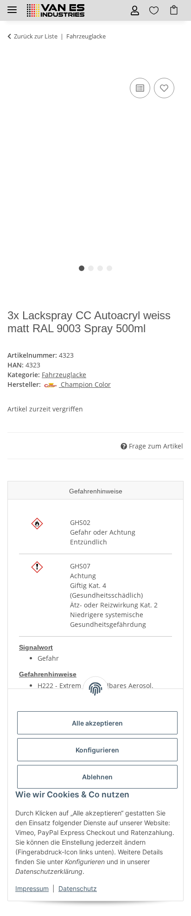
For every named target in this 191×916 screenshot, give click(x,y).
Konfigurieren (97, 750)
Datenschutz (77, 888)
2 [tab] (91, 268)
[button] (135, 10)
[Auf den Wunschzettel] (164, 88)
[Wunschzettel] (154, 10)
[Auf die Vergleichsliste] (140, 88)
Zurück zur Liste (35, 36)
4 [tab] (109, 268)
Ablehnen (97, 777)
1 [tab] (81, 268)
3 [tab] (100, 268)
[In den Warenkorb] (14, 65)
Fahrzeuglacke (64, 374)
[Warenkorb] (174, 10)
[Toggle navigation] (12, 6)
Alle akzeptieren (97, 723)
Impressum (32, 888)
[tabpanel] (95, 159)
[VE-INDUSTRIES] (55, 10)
